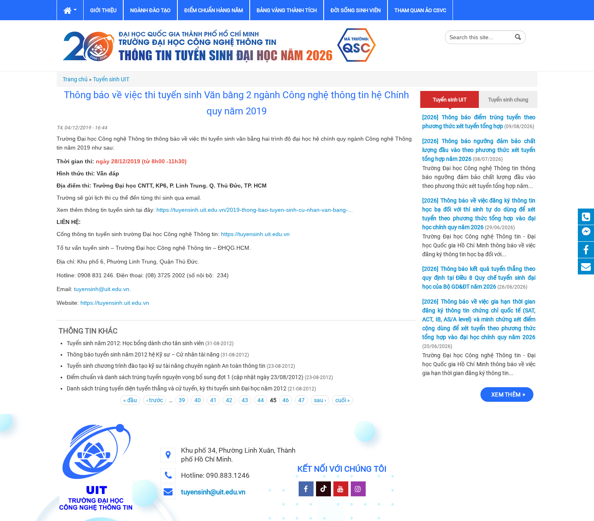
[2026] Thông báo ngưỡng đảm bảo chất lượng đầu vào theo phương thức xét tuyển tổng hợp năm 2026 (478, 150)
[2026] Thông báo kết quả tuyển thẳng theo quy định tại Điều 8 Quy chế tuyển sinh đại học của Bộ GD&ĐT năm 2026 (478, 278)
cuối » (342, 400)
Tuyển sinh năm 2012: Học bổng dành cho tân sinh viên (135, 343)
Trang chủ (75, 79)
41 (213, 400)
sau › (320, 400)
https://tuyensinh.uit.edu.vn (255, 234)
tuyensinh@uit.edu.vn (101, 289)
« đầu (130, 400)
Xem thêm (505, 394)
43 (245, 400)
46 (285, 400)
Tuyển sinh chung (508, 100)
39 (182, 400)
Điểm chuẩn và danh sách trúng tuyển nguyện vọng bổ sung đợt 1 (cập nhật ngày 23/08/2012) (185, 377)
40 (197, 400)
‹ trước (154, 400)
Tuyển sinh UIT (111, 79)
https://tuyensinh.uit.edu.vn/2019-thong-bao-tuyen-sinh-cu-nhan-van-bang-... (254, 210)
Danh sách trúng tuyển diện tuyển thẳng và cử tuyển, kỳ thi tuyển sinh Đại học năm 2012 (176, 388)
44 (260, 400)
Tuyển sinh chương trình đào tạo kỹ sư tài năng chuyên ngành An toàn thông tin (166, 366)
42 (229, 400)
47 (301, 400)
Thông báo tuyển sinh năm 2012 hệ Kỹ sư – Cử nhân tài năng (143, 354)
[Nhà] (218, 45)
